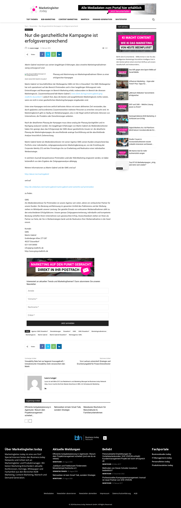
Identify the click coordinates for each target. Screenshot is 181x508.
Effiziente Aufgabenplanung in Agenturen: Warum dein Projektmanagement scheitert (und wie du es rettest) (74, 456)
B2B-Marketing (121, 122)
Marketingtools (30, 335)
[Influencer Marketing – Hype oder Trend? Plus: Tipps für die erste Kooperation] (122, 84)
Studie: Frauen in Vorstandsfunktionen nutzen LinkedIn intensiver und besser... (141, 141)
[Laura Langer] (26, 48)
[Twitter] (47, 54)
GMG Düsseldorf (83, 331)
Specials (119, 168)
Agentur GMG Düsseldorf (40, 331)
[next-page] (30, 421)
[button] (153, 19)
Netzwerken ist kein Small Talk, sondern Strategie (74, 475)
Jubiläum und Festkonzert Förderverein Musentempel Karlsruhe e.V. (70, 467)
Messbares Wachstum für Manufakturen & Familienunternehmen (94, 410)
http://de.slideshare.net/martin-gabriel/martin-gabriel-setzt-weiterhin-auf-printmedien (59, 187)
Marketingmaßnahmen (98, 331)
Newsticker (33, 26)
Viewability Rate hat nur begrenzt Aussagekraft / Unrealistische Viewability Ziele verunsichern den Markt (45, 364)
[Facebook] (42, 54)
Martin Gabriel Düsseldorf (58, 335)
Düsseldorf (66, 331)
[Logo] (86, 438)
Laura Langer (34, 48)
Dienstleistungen (55, 331)
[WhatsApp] (53, 54)
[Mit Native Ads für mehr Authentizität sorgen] (122, 154)
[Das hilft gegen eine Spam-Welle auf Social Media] (122, 72)
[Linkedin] (59, 54)
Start (26, 26)
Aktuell (119, 51)
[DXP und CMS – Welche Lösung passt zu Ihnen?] (122, 107)
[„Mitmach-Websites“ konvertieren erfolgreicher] (122, 96)
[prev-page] (26, 421)
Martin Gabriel (42, 335)
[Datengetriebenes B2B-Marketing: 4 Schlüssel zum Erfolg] (122, 119)
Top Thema (120, 110)
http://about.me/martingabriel (37, 174)
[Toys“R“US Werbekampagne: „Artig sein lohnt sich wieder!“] (122, 165)
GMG (74, 331)
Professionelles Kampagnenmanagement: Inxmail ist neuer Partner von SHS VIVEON (124, 478)
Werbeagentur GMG (75, 335)
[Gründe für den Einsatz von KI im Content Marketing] (136, 42)
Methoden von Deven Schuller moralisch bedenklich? (119, 469)
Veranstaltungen (60, 471)
